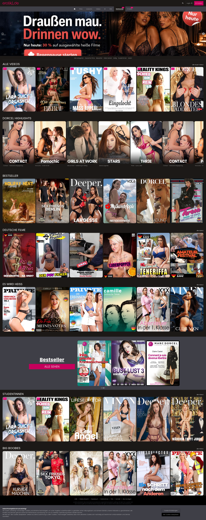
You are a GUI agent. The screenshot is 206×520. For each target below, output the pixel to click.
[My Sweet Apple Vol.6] (128, 363)
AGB (76, 499)
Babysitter (99, 58)
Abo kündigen (127, 499)
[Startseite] (74, 9)
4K (105, 9)
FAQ (112, 499)
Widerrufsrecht (84, 499)
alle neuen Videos (197, 65)
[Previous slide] (2, 33)
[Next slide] (203, 33)
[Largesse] (94, 363)
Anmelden (198, 3)
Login (189, 3)
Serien (130, 58)
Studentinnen (122, 58)
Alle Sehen (51, 367)
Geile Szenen (108, 58)
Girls (110, 9)
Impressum (94, 499)
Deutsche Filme (90, 58)
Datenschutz (104, 499)
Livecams (89, 9)
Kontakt (118, 499)
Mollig (115, 58)
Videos (98, 9)
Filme (80, 9)
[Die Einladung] (163, 363)
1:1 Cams (130, 8)
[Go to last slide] (5, 89)
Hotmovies (120, 8)
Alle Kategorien (79, 58)
